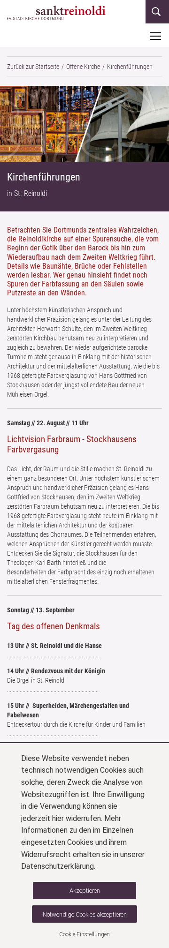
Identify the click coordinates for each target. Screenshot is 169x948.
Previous (8, 125)
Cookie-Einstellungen (84, 934)
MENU (155, 35)
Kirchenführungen (130, 66)
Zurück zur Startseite (33, 66)
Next (161, 125)
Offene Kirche (83, 66)
